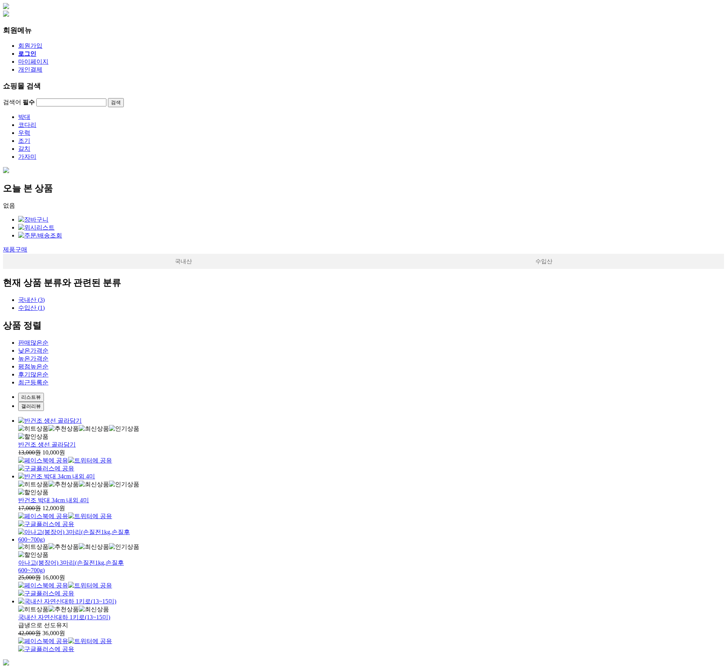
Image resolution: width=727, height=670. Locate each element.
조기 (24, 140)
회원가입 (30, 45)
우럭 (24, 133)
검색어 (19, 102)
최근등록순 (33, 382)
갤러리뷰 (31, 406)
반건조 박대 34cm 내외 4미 (53, 500)
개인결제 (30, 69)
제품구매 (15, 249)
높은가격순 (33, 358)
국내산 (183, 261)
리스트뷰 (31, 397)
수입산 (543, 261)
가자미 (27, 156)
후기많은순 (33, 374)
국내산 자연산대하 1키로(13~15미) (64, 617)
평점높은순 (33, 366)
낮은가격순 (33, 350)
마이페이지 (33, 61)
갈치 (24, 148)
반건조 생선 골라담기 (47, 444)
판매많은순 (33, 342)
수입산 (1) (31, 308)
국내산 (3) (31, 300)
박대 (24, 117)
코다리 (27, 125)
